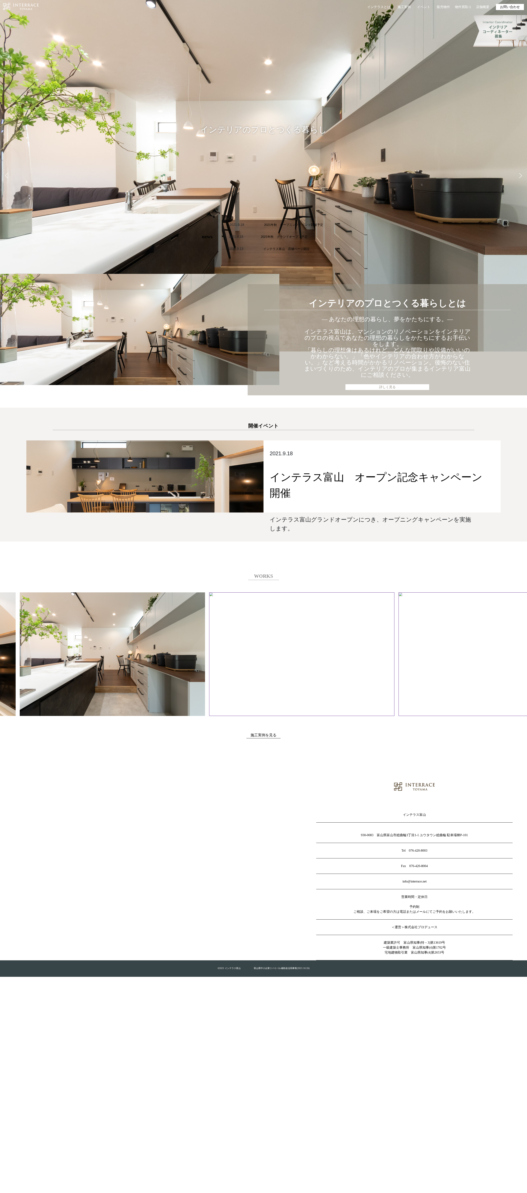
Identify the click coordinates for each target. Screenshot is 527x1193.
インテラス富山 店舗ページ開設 (286, 249)
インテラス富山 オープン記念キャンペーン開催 (376, 485)
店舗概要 (482, 7)
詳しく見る (387, 387)
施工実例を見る (263, 735)
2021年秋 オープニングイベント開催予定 (293, 224)
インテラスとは (378, 7)
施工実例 (404, 7)
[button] (6, 175)
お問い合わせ (510, 7)
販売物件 (443, 7)
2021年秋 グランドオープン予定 (284, 236)
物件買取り (463, 7)
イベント (423, 7)
